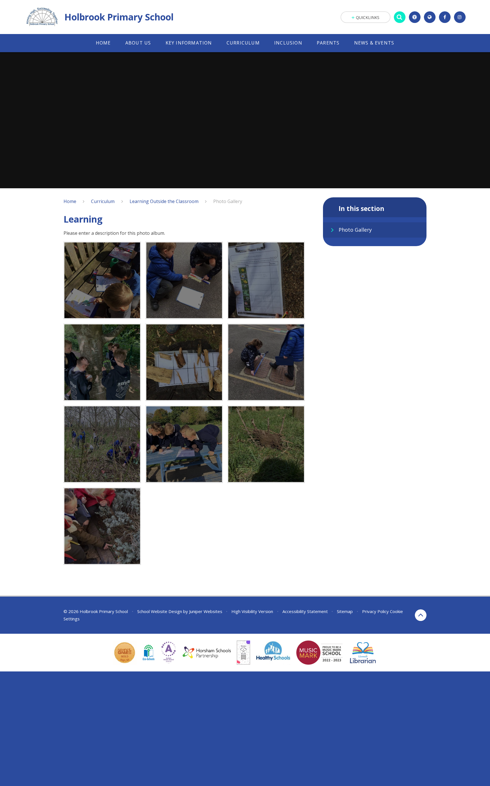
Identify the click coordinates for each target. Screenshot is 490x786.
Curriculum (103, 201)
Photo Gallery (227, 201)
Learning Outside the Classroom (164, 201)
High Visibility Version (252, 611)
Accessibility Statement (305, 611)
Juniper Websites (205, 611)
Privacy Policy (375, 611)
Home (70, 201)
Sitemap (345, 611)
